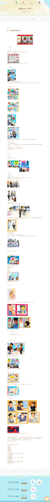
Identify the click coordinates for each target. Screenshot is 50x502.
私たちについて (31, 4)
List (25, 472)
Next (34, 471)
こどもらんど (39, 4)
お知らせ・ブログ (23, 4)
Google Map (24, 483)
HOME (16, 4)
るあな (46, 4)
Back (15, 471)
